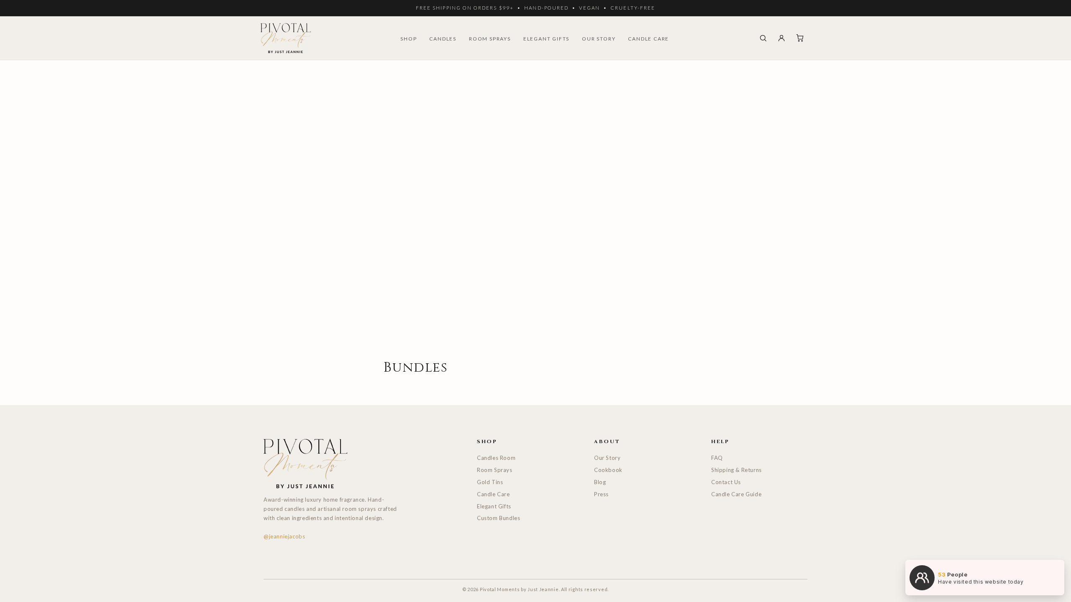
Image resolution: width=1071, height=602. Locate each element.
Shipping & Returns (736, 470)
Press (601, 494)
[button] (763, 38)
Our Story (607, 457)
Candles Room (496, 457)
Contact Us (726, 482)
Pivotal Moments (500, 589)
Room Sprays (494, 470)
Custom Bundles (498, 518)
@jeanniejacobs (284, 536)
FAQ (717, 457)
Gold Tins (490, 482)
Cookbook (608, 470)
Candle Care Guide (736, 494)
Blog (600, 482)
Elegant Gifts (494, 506)
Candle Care (493, 494)
